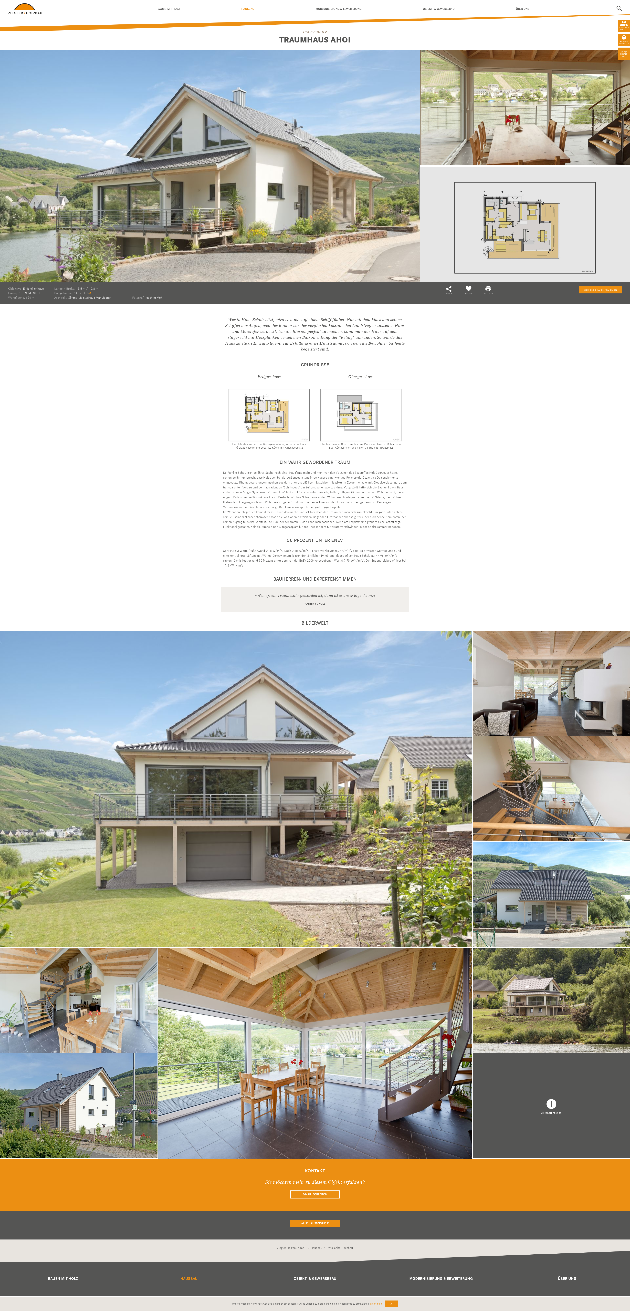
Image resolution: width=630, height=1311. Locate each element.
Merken (468, 293)
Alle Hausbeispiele (315, 1223)
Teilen (449, 293)
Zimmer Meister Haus (623, 54)
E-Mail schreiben (315, 1194)
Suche (619, 8)
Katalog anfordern (624, 43)
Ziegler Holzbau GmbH (291, 1248)
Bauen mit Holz (169, 9)
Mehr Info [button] (375, 1303)
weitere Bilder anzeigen (600, 289)
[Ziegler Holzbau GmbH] (83, 8)
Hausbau (247, 9)
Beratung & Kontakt (624, 29)
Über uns (522, 9)
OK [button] (391, 1303)
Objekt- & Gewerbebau (439, 9)
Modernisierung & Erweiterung (338, 9)
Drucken (488, 293)
